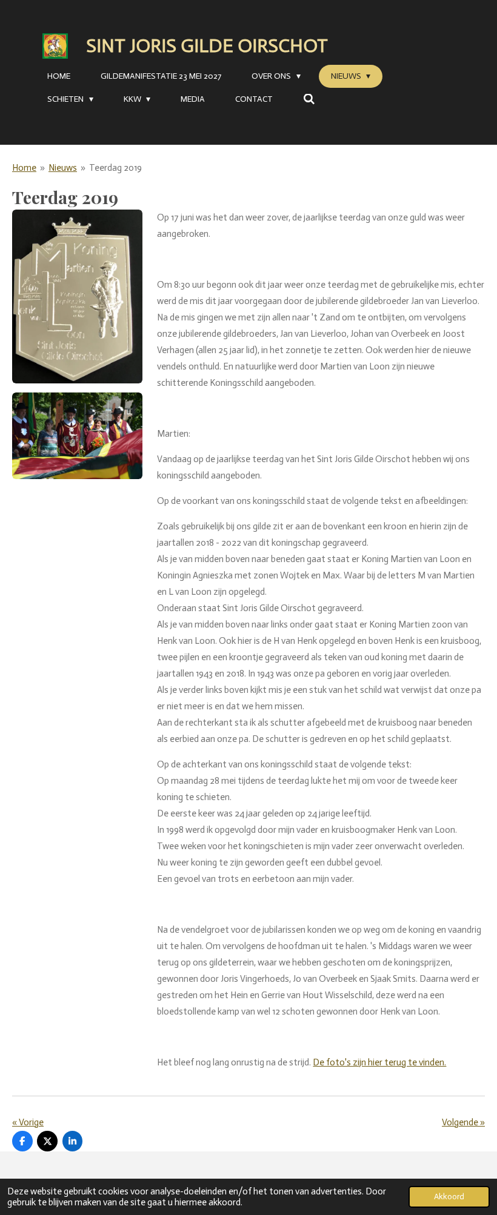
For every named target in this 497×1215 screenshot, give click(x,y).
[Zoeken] (309, 99)
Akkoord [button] (449, 1196)
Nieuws (62, 167)
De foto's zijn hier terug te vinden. (379, 1062)
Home (24, 167)
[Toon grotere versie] (77, 296)
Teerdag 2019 (115, 167)
